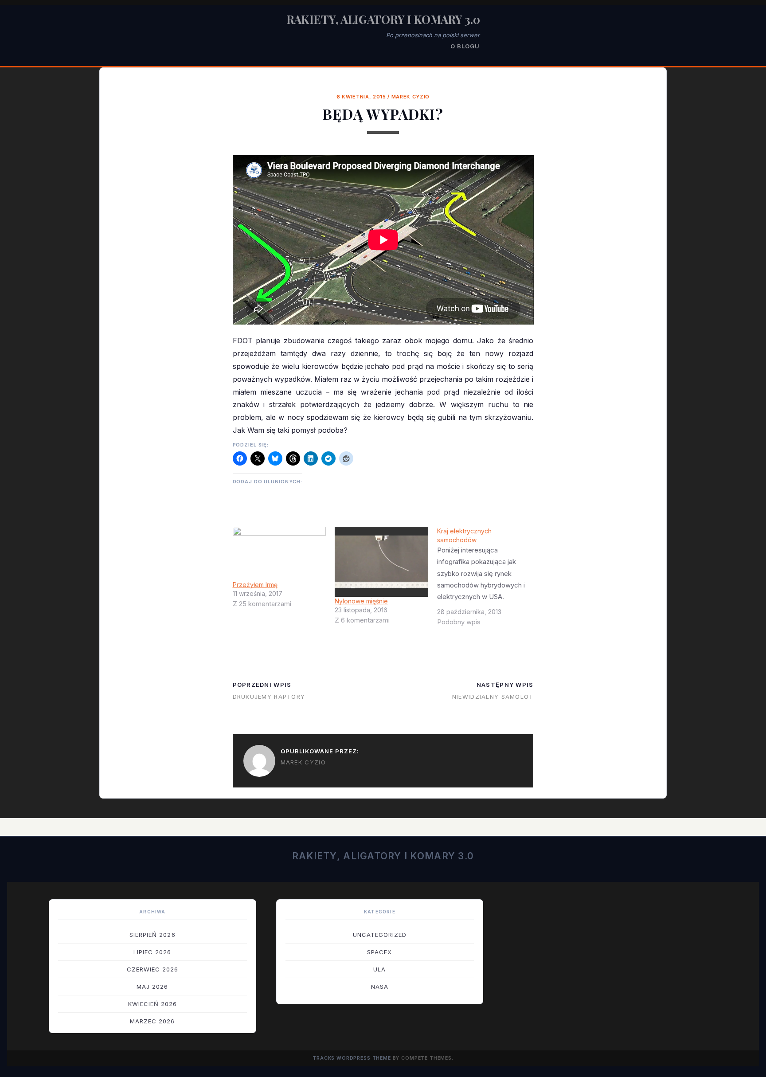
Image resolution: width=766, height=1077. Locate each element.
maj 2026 (152, 986)
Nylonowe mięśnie (361, 601)
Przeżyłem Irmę (255, 584)
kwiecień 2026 (152, 1003)
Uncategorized (380, 934)
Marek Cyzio (410, 97)
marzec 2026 (152, 1021)
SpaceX (379, 952)
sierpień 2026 (152, 934)
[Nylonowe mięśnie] (381, 562)
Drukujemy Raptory (269, 696)
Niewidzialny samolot (493, 696)
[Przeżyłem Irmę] (279, 553)
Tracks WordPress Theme (352, 1058)
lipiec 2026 (152, 952)
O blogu (465, 46)
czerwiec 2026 (153, 969)
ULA (379, 969)
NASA (379, 986)
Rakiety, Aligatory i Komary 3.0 (383, 19)
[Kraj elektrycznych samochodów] (488, 580)
